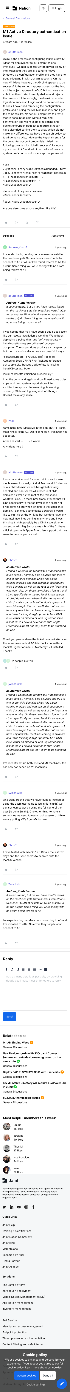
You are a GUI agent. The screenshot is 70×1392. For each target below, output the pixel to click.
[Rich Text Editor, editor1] (35, 991)
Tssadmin (14, 884)
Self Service (9, 1320)
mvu (16, 1168)
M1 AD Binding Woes (16, 1042)
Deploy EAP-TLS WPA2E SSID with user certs (31, 1072)
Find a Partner (11, 1260)
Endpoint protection (14, 1332)
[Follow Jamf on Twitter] (4, 1207)
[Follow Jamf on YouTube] (19, 1207)
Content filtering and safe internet (22, 1344)
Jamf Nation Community (17, 1236)
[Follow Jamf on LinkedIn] (11, 1207)
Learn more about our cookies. (43, 1367)
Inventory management (16, 1308)
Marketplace (10, 1248)
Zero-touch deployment (16, 1290)
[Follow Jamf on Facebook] (33, 1207)
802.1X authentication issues (21, 1097)
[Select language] (43, 8)
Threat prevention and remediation (23, 1338)
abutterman (15, 52)
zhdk (11, 420)
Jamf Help (8, 1224)
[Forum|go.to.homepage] (21, 8)
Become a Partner (13, 1254)
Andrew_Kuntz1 (17, 247)
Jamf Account (10, 1266)
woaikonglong (21, 1157)
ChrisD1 (13, 560)
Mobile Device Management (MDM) (23, 1296)
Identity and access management (22, 1326)
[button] (7, 8)
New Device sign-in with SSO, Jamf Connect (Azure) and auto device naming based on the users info (32, 1057)
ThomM (18, 1146)
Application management (17, 1302)
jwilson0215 (15, 683)
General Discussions (18, 18)
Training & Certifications (16, 1230)
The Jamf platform (13, 1284)
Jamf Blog (8, 1242)
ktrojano (18, 1135)
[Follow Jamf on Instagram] (26, 1207)
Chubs (17, 1124)
